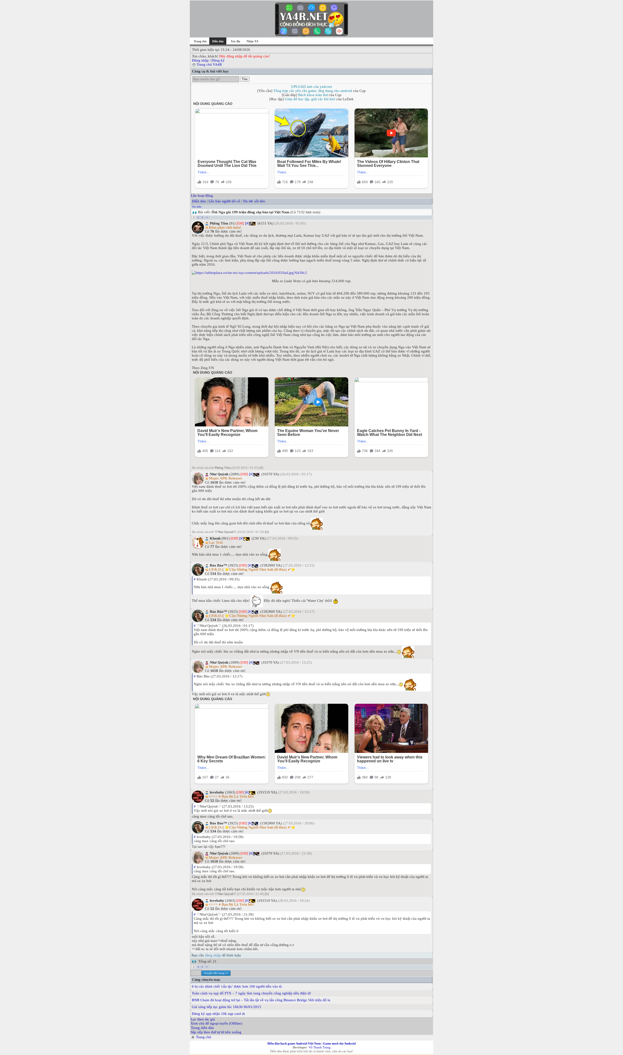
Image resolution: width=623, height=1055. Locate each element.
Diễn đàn (199, 201)
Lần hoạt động (202, 196)
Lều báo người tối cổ (224, 201)
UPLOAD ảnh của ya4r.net (311, 87)
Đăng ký (218, 60)
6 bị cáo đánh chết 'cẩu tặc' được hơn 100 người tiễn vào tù (237, 986)
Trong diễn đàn (202, 1028)
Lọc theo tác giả (203, 1019)
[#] (247, 223)
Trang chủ (200, 41)
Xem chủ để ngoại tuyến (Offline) (216, 1023)
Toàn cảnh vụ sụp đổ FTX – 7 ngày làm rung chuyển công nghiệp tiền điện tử (251, 993)
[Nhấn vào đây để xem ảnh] (311, 273)
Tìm (244, 79)
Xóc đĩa (235, 41)
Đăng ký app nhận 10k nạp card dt (218, 1014)
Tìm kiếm (197, 206)
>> (206, 217)
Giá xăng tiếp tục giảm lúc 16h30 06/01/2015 (226, 1007)
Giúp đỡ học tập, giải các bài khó (310, 99)
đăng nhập (213, 955)
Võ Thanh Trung (319, 1047)
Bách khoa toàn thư (313, 95)
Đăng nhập (200, 60)
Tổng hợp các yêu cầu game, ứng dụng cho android (312, 91)
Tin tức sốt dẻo (254, 201)
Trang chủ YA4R (209, 64)
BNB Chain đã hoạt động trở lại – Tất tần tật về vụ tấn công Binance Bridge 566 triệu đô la (261, 1000)
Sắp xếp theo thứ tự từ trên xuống (216, 1032)
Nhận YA (252, 41)
